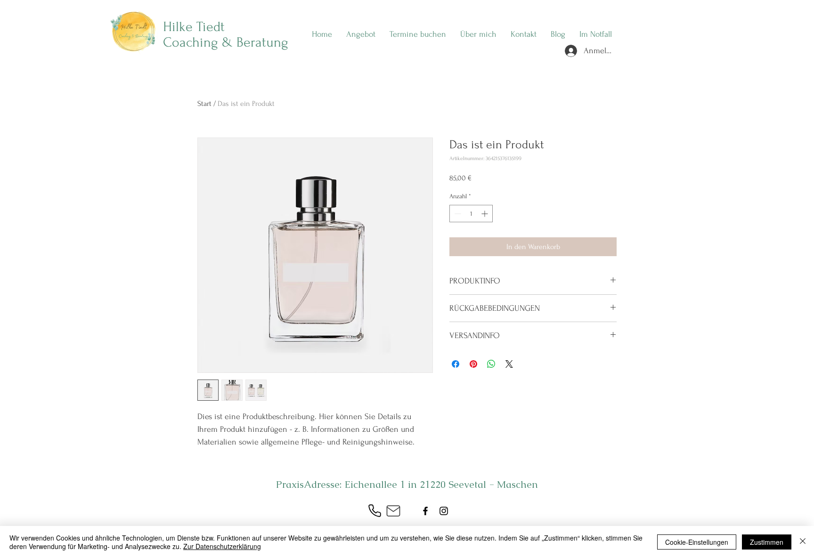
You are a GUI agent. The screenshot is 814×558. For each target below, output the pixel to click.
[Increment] (485, 213)
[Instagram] (443, 511)
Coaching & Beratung (225, 42)
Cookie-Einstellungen (696, 542)
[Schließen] (802, 542)
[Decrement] (457, 213)
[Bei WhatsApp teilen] (491, 364)
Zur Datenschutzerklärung (222, 546)
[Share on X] (509, 364)
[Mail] (393, 510)
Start (204, 103)
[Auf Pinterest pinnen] (473, 364)
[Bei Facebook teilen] (455, 364)
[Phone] (374, 510)
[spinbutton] (471, 213)
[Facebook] (425, 511)
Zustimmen (766, 542)
